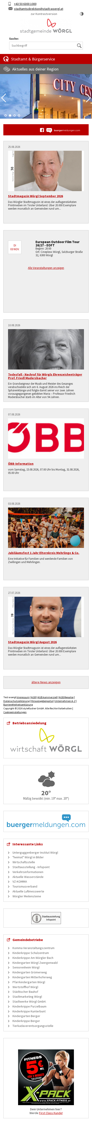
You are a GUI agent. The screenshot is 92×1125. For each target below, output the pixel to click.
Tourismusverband (25, 886)
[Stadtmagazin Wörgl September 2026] (46, 171)
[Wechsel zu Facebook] (42, 130)
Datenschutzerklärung (16, 701)
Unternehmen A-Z (65, 701)
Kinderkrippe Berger (26, 1021)
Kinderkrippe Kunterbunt (29, 1011)
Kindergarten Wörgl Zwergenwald (35, 963)
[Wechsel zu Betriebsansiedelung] (46, 740)
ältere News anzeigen (46, 682)
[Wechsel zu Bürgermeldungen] (63, 130)
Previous (3, 97)
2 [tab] (10, 115)
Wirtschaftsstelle (24, 862)
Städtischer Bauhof (25, 992)
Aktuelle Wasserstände (28, 877)
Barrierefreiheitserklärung (18, 704)
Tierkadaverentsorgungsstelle (33, 1026)
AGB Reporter (66, 697)
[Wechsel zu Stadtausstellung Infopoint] (46, 918)
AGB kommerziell (47, 697)
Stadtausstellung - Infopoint (31, 867)
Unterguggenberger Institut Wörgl (35, 852)
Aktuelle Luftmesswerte (28, 891)
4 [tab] (19, 115)
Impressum (23, 697)
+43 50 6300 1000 (25, 4)
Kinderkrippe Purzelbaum (29, 1006)
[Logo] (46, 26)
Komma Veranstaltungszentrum (33, 948)
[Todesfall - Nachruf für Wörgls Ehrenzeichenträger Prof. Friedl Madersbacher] (46, 349)
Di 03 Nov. (14, 247)
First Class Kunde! (51, 1113)
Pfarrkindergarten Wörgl (29, 982)
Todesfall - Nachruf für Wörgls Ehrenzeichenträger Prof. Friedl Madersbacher (45, 376)
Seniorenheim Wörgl (26, 967)
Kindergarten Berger (26, 1016)
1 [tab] (5, 115)
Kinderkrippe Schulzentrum (31, 953)
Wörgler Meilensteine (27, 896)
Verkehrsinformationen (28, 872)
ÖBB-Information (20, 464)
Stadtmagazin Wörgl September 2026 (35, 196)
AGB (33, 697)
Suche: (14, 39)
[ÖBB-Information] (46, 438)
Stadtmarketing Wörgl (27, 997)
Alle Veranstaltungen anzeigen (46, 268)
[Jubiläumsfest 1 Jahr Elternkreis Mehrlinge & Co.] (46, 528)
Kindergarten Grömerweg (30, 972)
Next (88, 97)
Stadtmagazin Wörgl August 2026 (32, 642)
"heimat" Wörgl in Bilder (28, 857)
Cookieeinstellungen (15, 712)
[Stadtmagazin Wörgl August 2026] (46, 617)
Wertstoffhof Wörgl (25, 987)
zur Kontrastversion (44, 14)
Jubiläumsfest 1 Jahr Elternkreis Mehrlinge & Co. (43, 553)
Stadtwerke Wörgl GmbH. (29, 1001)
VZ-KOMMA (20, 881)
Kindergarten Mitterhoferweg (32, 977)
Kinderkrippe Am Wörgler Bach (33, 958)
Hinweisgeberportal (42, 701)
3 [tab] (14, 115)
